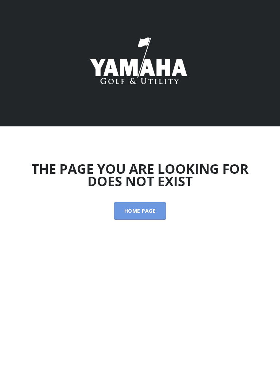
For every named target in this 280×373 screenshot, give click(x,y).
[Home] (140, 62)
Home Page (140, 210)
